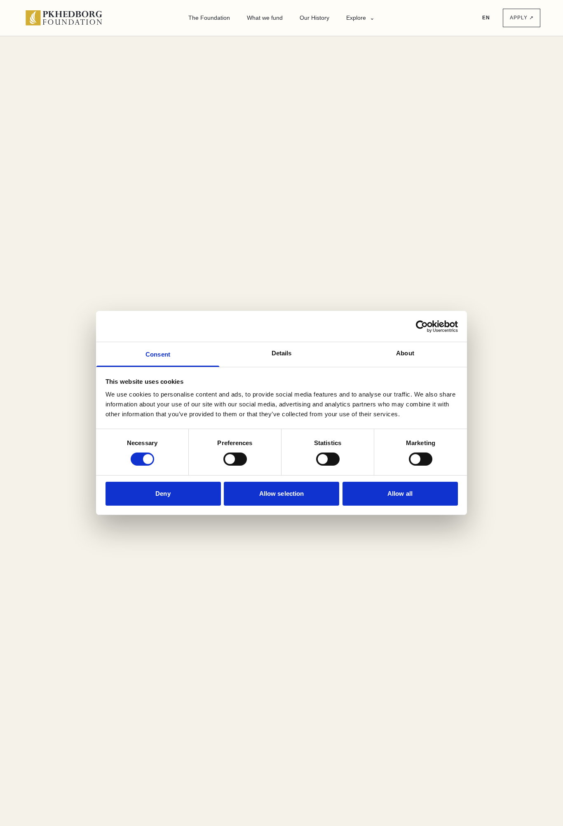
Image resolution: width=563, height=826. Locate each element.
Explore (360, 17)
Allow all (400, 493)
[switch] (235, 459)
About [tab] (405, 353)
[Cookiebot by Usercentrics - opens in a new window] (422, 326)
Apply (521, 18)
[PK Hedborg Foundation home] (68, 17)
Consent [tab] (157, 354)
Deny (162, 493)
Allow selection (281, 493)
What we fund (265, 17)
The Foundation (209, 17)
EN (486, 18)
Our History (314, 17)
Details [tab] (282, 353)
